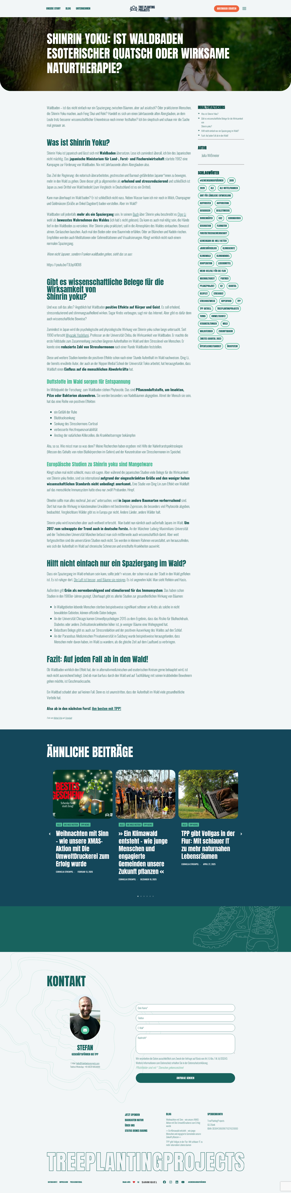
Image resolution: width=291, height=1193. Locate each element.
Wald (225, 323)
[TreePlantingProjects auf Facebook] (164, 1182)
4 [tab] (147, 896)
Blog (68, 8)
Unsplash (68, 717)
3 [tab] (144, 896)
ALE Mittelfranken (229, 188)
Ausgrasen (205, 210)
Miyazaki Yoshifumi (77, 335)
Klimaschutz (229, 248)
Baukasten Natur (134, 1120)
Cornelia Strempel (64, 871)
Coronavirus (234, 218)
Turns (203, 316)
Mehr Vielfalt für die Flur (213, 271)
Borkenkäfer (206, 218)
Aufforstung (223, 203)
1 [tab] (137, 896)
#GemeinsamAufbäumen (211, 180)
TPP (239, 301)
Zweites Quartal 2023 (210, 338)
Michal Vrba (58, 717)
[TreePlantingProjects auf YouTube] (183, 1182)
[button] (50, 834)
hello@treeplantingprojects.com (87, 1063)
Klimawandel (223, 256)
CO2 (220, 218)
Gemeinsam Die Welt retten (213, 241)
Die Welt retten (71, 824)
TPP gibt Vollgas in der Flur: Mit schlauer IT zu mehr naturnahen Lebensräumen (208, 845)
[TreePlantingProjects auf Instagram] (170, 1182)
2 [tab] (140, 896)
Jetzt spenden (132, 1115)
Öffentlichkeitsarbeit (210, 346)
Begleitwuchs (223, 210)
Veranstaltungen (208, 323)
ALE (212, 188)
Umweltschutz (218, 316)
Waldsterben (206, 331)
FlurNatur (222, 226)
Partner (225, 278)
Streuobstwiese (207, 301)
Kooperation (206, 263)
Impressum (63, 1182)
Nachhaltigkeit (207, 278)
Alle (59, 824)
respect (204, 293)
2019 (231, 180)
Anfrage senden (185, 1078)
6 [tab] (153, 896)
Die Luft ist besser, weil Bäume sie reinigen (99, 579)
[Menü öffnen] (244, 8)
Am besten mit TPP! (106, 708)
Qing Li (182, 214)
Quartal (232, 286)
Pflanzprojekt (207, 286)
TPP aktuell (205, 308)
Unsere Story (53, 8)
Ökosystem (232, 346)
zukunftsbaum (226, 331)
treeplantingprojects (228, 308)
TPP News (85, 824)
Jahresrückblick (208, 248)
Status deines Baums (136, 1131)
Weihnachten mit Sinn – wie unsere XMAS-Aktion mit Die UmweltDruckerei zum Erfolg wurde (82, 848)
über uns (130, 1125)
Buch (136, 214)
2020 (202, 188)
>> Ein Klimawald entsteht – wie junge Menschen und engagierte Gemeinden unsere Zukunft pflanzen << (143, 852)
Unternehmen (83, 8)
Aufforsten (205, 203)
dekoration (205, 226)
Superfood (226, 301)
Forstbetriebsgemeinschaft (213, 233)
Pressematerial (76, 1182)
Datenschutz (52, 1182)
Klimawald (205, 256)
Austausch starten (226, 8)
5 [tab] (150, 896)
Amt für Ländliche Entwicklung (215, 195)
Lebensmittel (224, 263)
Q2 (221, 286)
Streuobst (218, 293)
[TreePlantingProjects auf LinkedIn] (177, 1182)
